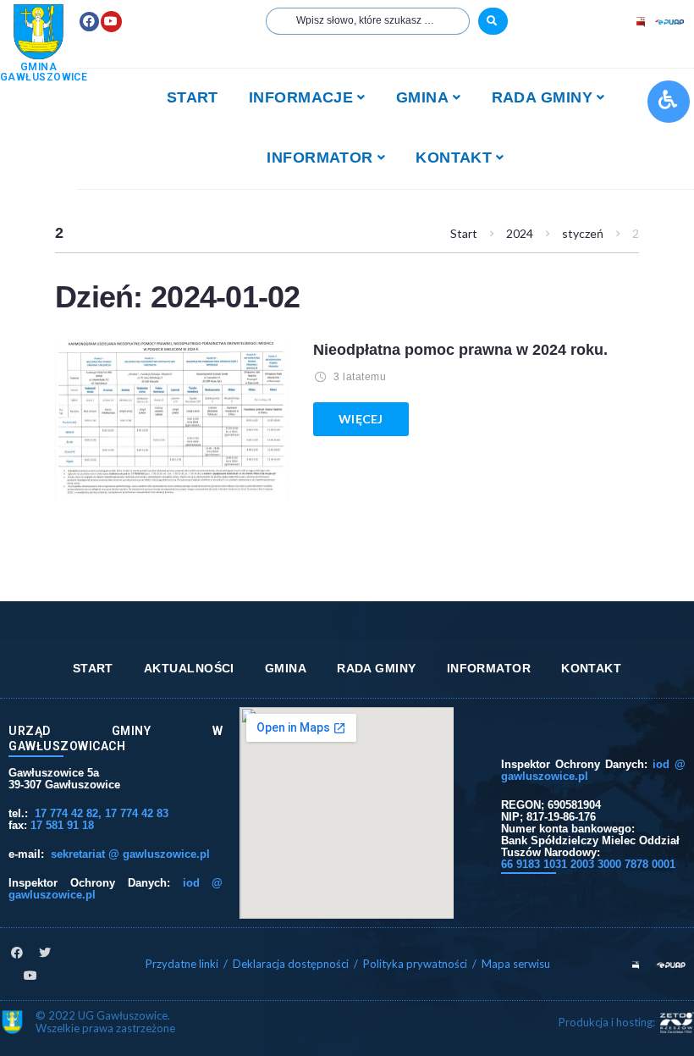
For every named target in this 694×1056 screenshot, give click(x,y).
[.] (493, 21)
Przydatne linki (182, 963)
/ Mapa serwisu (511, 963)
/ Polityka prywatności (412, 963)
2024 (519, 233)
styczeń (582, 233)
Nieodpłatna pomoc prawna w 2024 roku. (460, 349)
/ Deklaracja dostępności (286, 963)
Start (463, 233)
